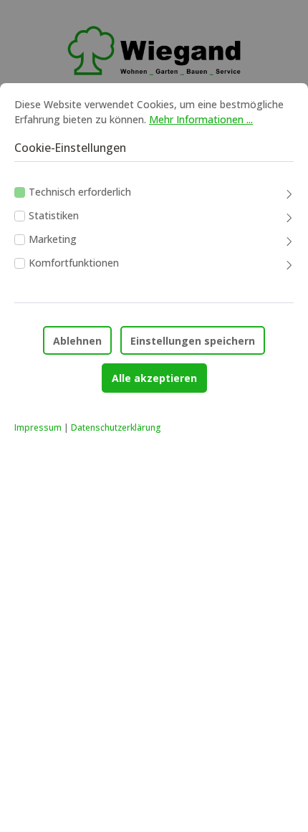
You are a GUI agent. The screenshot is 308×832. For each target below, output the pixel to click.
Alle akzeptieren (154, 378)
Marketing (53, 239)
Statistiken (54, 215)
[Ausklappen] (289, 195)
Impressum (38, 427)
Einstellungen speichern (192, 341)
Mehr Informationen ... (201, 119)
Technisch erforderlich (80, 192)
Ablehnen (77, 341)
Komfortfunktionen (74, 262)
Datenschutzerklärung (116, 427)
